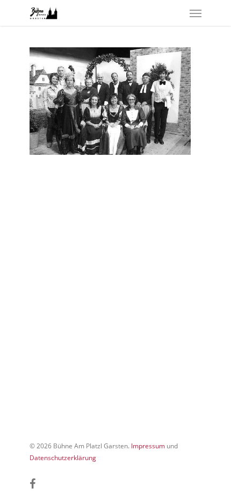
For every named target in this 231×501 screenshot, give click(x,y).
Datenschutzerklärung (63, 457)
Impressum (148, 445)
